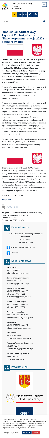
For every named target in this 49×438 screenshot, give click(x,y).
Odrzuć (36, 432)
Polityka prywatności (12, 433)
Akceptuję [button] (26, 432)
